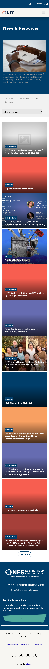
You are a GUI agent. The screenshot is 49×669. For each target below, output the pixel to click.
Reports (8, 256)
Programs (32, 585)
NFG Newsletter (10, 146)
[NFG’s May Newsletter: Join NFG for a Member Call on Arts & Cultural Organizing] (24, 210)
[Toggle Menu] (43, 13)
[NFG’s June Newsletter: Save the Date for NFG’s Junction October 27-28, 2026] (24, 139)
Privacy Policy (12, 645)
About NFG (10, 585)
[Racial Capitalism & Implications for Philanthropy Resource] (24, 318)
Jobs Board (33, 590)
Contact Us (38, 645)
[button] (30, 4)
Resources (9, 185)
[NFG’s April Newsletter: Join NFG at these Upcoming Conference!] (24, 282)
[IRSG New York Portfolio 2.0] (24, 389)
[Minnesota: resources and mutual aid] (24, 496)
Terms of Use (26, 645)
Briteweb (29, 664)
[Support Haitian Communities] (24, 175)
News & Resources (19, 590)
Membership (21, 585)
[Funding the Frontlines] (24, 246)
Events (41, 585)
